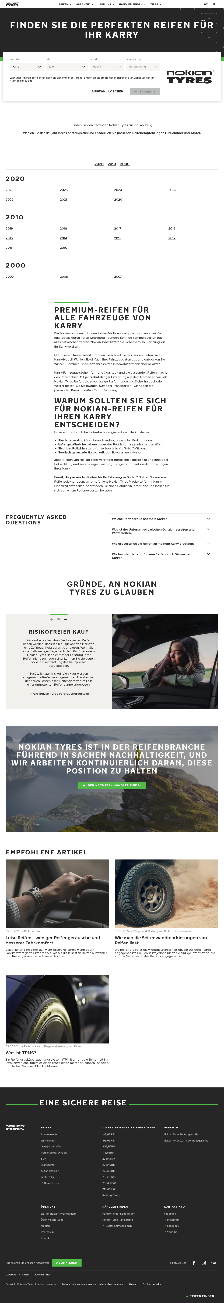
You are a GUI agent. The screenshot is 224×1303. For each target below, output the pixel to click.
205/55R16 (108, 1146)
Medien (45, 1225)
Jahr (48, 59)
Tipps (154, 4)
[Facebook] (194, 1263)
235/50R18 (108, 1177)
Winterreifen (48, 1140)
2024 (118, 190)
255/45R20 (109, 1183)
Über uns (104, 4)
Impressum (47, 1231)
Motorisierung (133, 59)
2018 (63, 228)
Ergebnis (148, 91)
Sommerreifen (49, 1134)
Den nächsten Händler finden (115, 785)
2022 (9, 199)
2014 (63, 238)
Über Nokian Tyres (52, 1219)
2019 (9, 228)
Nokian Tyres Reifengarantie (181, 1134)
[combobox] (27, 67)
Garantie (83, 4)
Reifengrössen (111, 1195)
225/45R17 (108, 1158)
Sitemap (132, 1284)
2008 (64, 276)
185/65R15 (108, 1134)
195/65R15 (108, 1140)
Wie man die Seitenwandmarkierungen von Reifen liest (161, 940)
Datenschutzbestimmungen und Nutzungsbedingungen (92, 1284)
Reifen (63, 4)
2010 (112, 164)
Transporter (48, 1164)
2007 (118, 276)
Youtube (172, 1231)
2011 (9, 247)
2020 (99, 164)
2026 (9, 190)
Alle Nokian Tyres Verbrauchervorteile (61, 693)
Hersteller (15, 59)
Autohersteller (50, 1170)
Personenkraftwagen (54, 1152)
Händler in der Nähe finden (118, 1213)
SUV (43, 1158)
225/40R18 (108, 1164)
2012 (172, 238)
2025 (64, 190)
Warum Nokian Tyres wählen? (58, 1213)
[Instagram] (204, 1263)
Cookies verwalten (152, 1284)
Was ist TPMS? (21, 1052)
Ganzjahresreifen (51, 1146)
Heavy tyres (51, 1183)
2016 (172, 228)
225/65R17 (108, 1170)
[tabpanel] (85, 76)
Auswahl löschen (108, 91)
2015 (9, 238)
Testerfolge (48, 1177)
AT (206, 4)
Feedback (170, 1213)
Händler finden (130, 4)
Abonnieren (66, 1262)
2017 (117, 228)
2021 (63, 199)
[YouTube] (213, 1263)
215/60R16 (108, 1189)
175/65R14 (108, 1152)
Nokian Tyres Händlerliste (117, 1219)
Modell (93, 59)
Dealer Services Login (119, 1225)
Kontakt (46, 1238)
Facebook (173, 1225)
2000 (125, 164)
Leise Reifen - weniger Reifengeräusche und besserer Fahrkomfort (53, 940)
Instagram (173, 1219)
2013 (117, 238)
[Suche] (214, 4)
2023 (172, 190)
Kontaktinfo (174, 1206)
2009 (10, 276)
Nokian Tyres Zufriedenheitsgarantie (186, 1140)
